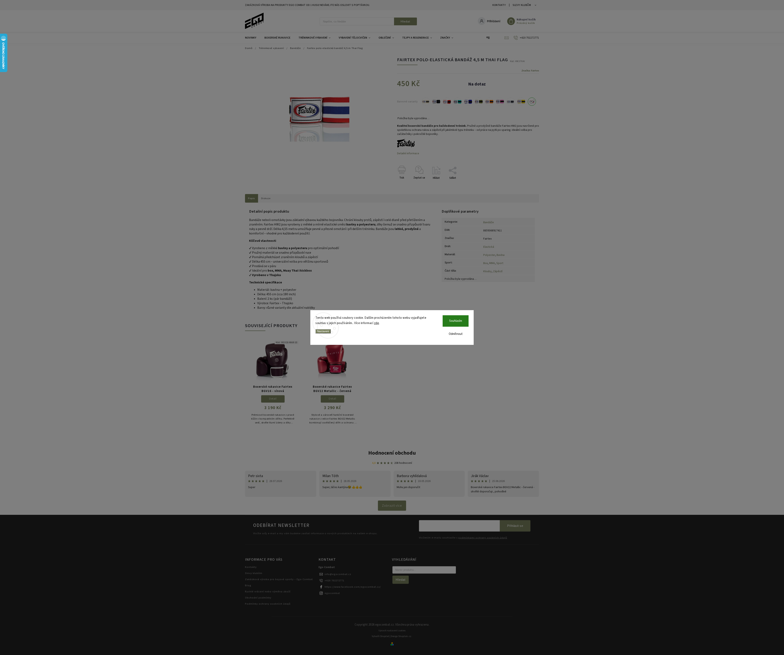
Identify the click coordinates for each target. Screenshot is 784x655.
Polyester (489, 255)
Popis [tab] (251, 198)
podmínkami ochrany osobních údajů (482, 538)
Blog (248, 585)
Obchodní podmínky (258, 597)
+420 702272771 (334, 580)
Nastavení (323, 331)
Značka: (530, 70)
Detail (272, 399)
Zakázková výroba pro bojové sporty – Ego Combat (279, 579)
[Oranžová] (489, 101)
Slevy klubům (522, 5)
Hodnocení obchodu (392, 453)
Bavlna (500, 255)
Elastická (488, 247)
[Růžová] (500, 101)
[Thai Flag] (532, 101)
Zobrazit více (392, 505)
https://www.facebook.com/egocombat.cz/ (353, 587)
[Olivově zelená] (479, 101)
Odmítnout (456, 334)
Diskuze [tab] (266, 198)
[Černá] (436, 101)
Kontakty (499, 5)
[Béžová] (426, 101)
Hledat (405, 21)
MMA (492, 263)
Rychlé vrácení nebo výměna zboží (268, 591)
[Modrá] (468, 101)
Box (485, 263)
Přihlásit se (515, 525)
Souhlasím (455, 321)
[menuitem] (252, 38)
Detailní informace (408, 153)
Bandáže (488, 222)
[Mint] (457, 101)
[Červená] (447, 101)
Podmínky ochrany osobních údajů (268, 604)
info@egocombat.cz (338, 574)
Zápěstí (497, 271)
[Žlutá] (521, 101)
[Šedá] (511, 101)
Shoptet (384, 636)
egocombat (332, 593)
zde (376, 323)
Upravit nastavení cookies (392, 630)
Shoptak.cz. (405, 636)
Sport (499, 263)
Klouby (487, 271)
